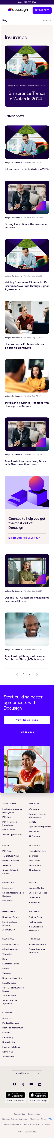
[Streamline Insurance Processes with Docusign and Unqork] (27, 376)
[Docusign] (18, 10)
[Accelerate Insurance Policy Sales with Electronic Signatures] (27, 434)
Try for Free (42, 10)
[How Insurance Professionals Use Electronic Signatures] (27, 317)
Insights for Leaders (17, 85)
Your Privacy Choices (38, 1119)
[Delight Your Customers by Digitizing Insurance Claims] (27, 570)
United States (22, 1073)
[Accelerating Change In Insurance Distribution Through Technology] (27, 629)
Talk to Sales (27, 732)
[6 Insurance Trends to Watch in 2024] (27, 62)
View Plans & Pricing (27, 720)
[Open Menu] (4, 10)
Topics (46, 20)
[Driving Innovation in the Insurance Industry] (27, 197)
